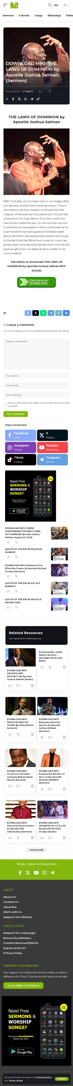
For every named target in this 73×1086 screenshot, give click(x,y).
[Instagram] (20, 447)
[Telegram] (52, 459)
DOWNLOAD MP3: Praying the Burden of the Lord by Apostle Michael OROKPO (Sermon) (52, 777)
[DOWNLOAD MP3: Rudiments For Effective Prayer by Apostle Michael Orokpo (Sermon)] (59, 570)
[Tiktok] (20, 459)
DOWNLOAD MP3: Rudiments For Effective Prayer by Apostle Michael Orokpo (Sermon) (25, 568)
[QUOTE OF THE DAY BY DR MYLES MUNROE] (59, 554)
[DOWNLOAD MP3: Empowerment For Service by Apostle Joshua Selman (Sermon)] (52, 706)
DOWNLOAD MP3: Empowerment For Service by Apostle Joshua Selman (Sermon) (49, 725)
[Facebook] (20, 435)
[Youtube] (52, 447)
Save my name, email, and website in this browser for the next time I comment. (38, 404)
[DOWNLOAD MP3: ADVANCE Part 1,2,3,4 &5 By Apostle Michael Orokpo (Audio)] (52, 810)
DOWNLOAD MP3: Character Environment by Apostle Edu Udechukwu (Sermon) (20, 827)
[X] (52, 435)
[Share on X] (19, 99)
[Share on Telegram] (32, 99)
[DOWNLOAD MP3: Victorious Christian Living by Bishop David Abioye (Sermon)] (20, 758)
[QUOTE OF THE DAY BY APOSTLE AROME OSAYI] (59, 604)
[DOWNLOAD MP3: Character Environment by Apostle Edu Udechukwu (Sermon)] (20, 810)
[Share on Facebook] (13, 99)
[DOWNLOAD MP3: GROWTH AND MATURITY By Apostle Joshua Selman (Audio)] (20, 657)
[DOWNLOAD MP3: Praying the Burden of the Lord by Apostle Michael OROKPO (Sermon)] (52, 758)
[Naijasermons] (14, 5)
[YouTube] (36, 872)
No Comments (13, 91)
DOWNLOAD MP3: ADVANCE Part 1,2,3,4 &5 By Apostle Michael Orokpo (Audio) (52, 827)
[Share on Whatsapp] (25, 99)
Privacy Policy (44, 1077)
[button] (61, 1079)
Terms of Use (16, 1080)
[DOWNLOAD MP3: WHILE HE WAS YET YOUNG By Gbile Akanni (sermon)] (20, 706)
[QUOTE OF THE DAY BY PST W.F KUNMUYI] (59, 588)
